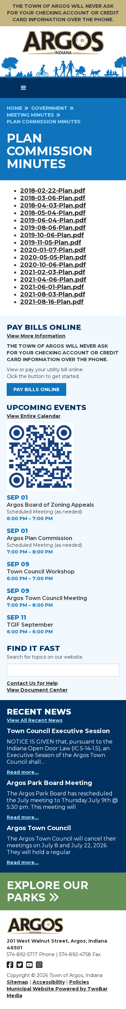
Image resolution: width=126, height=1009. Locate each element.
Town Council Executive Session (58, 731)
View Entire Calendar (33, 416)
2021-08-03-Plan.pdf (52, 294)
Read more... (23, 772)
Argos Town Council (39, 828)
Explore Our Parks (47, 891)
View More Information (36, 336)
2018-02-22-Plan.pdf (52, 190)
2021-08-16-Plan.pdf (52, 302)
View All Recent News (34, 720)
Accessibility (49, 982)
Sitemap (17, 982)
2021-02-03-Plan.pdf (52, 272)
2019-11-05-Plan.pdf (50, 242)
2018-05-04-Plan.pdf (53, 213)
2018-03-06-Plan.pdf (52, 198)
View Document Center (37, 690)
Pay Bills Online (36, 389)
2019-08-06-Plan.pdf (53, 227)
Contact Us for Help (32, 683)
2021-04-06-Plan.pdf (53, 279)
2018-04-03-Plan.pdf (53, 205)
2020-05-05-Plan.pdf (53, 257)
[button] (23, 88)
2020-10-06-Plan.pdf (53, 265)
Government (49, 108)
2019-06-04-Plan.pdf (53, 220)
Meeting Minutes (30, 115)
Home (14, 108)
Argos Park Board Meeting (49, 783)
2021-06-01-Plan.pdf (52, 287)
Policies (79, 982)
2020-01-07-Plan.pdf (53, 250)
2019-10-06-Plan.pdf (52, 235)
